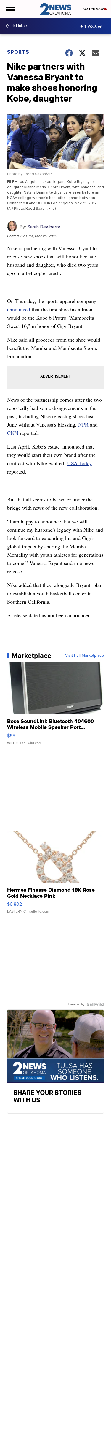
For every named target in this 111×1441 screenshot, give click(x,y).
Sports (18, 52)
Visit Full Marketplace (84, 656)
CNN (12, 432)
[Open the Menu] (9, 8)
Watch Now (93, 9)
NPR (83, 424)
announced (18, 309)
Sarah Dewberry (43, 227)
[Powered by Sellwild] (95, 1004)
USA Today (79, 463)
